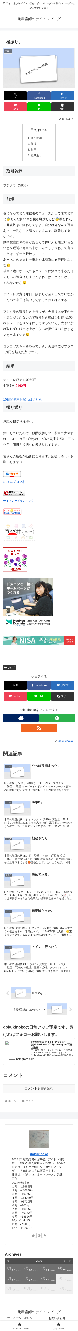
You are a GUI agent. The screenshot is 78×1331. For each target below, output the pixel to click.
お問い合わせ (57, 1318)
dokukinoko (39, 1154)
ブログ (11, 667)
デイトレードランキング (18, 500)
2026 (39, 1260)
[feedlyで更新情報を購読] (57, 718)
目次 (33, 129)
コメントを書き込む (39, 1088)
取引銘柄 (36, 138)
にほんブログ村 (14, 482)
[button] (62, 106)
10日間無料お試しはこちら (22, 399)
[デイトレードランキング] (14, 495)
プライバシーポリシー (21, 1318)
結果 (33, 149)
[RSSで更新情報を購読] (39, 728)
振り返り (36, 155)
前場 (33, 143)
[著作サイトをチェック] (21, 718)
